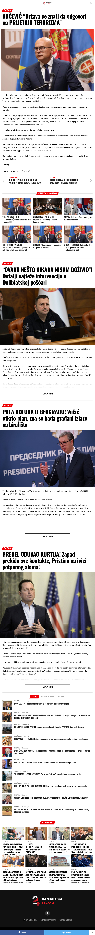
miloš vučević (24, 171)
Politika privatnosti (48, 920)
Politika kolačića (65, 920)
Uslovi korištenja (30, 920)
